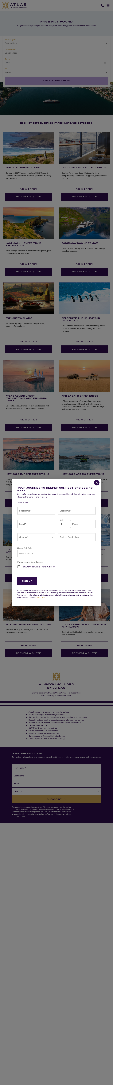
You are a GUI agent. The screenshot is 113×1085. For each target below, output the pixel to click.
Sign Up (27, 581)
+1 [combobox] (61, 524)
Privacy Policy (40, 597)
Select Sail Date (24, 548)
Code (62, 520)
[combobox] (34, 537)
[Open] (52, 537)
